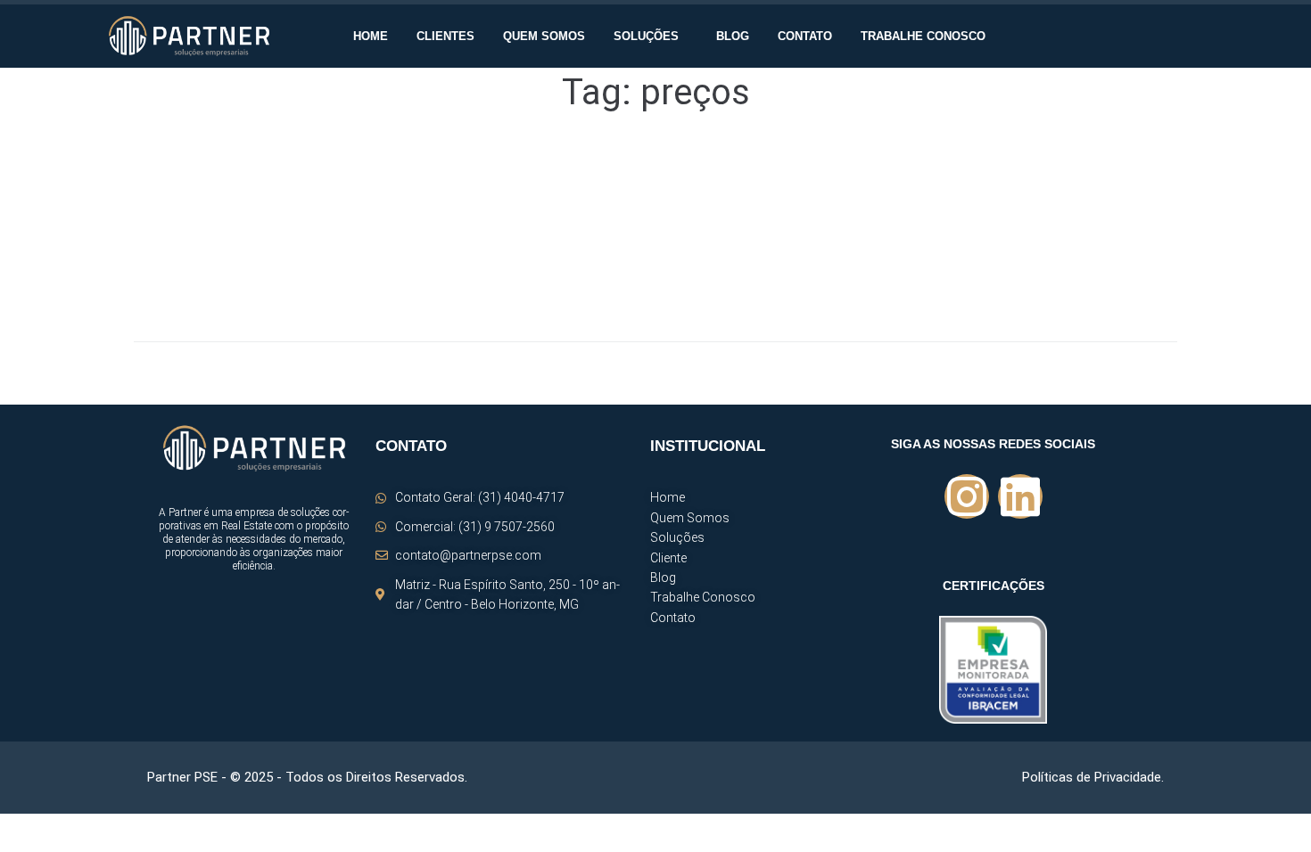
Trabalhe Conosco (923, 36)
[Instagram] (966, 496)
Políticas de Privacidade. (1093, 777)
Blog (732, 36)
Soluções (646, 36)
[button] (650, 36)
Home (370, 36)
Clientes (445, 36)
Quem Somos (544, 36)
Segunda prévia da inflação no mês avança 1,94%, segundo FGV (380, 187)
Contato (805, 36)
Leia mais (160, 286)
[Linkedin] (1020, 496)
